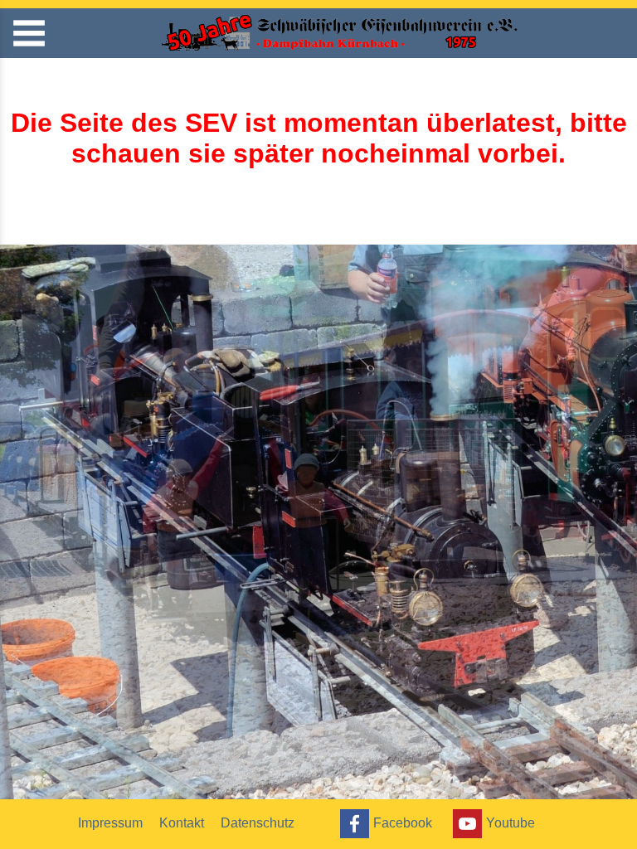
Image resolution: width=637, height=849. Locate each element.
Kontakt (181, 823)
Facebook (402, 822)
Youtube (510, 822)
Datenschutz (257, 823)
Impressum (110, 823)
